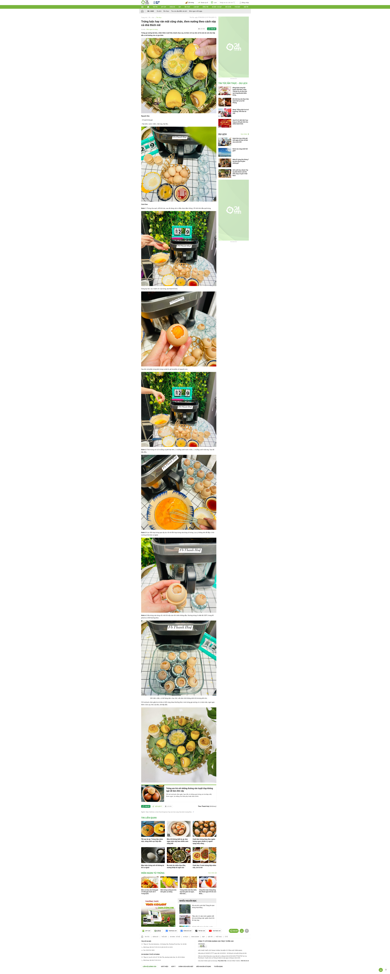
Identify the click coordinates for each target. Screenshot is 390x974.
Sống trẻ (205, 7)
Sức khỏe (228, 7)
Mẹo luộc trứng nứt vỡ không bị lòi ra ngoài (152, 866)
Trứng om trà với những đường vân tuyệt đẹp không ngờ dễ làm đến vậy (189, 789)
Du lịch (159, 11)
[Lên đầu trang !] (386, 970)
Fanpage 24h (173, 931)
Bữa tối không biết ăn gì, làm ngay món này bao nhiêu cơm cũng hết (177, 841)
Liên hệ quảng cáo (149, 966)
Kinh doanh (195, 936)
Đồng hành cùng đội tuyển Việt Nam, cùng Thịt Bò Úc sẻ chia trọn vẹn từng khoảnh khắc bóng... (240, 91)
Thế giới (164, 936)
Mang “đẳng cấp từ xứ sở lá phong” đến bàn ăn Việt (241, 111)
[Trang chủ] (144, 11)
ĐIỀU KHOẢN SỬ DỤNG (203, 966)
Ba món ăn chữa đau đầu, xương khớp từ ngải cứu (176, 866)
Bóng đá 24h (187, 931)
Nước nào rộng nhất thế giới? (240, 150)
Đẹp (180, 7)
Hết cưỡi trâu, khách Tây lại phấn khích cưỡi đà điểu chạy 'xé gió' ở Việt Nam (240, 172)
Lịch (215, 2)
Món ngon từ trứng (152, 29)
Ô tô (226, 936)
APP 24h (147, 931)
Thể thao (219, 936)
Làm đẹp (196, 7)
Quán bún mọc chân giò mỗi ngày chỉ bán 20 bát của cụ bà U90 (240, 140)
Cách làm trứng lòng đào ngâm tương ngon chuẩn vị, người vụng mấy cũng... (204, 841)
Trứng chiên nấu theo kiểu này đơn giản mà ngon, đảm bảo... (188, 891)
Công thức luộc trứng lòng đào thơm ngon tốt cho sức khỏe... (207, 891)
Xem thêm (211, 873)
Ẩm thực (187, 7)
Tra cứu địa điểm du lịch (179, 11)
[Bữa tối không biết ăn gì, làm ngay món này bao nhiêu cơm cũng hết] (179, 829)
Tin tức (155, 7)
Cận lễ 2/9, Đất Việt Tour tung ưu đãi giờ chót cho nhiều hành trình (240, 122)
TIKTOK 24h (201, 931)
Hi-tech (185, 936)
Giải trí (246, 7)
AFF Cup (163, 7)
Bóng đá (172, 7)
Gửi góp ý (158, 806)
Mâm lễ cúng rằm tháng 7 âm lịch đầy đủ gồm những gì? (241, 161)
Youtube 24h (217, 931)
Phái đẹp (237, 7)
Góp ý (173, 966)
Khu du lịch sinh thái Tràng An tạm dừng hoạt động (203, 906)
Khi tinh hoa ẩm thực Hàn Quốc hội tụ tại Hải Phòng (241, 100)
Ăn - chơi (150, 11)
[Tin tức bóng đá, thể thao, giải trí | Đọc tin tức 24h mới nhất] (145, 2)
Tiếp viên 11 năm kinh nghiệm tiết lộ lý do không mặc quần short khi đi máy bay (203, 918)
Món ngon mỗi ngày (195, 11)
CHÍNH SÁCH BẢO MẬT (185, 966)
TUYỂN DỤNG (218, 966)
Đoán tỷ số (204, 2)
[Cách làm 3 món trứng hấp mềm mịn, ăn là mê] (204, 855)
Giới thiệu (164, 966)
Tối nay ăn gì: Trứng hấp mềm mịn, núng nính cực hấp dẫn (152, 840)
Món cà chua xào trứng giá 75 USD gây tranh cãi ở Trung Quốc (149, 891)
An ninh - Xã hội (175, 936)
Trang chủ (144, 17)
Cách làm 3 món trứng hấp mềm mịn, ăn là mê (204, 866)
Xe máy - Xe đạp (217, 7)
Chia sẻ (213, 29)
